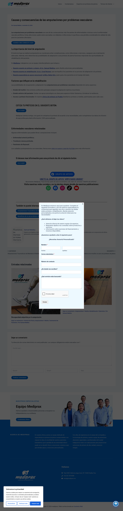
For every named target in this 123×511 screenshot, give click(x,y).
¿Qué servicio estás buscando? (51, 276)
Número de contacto (47, 261)
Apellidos (64, 250)
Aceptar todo (35, 503)
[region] (23, 496)
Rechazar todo (23, 503)
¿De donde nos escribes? (49, 269)
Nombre (44, 245)
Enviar (45, 302)
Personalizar (11, 503)
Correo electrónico (47, 254)
